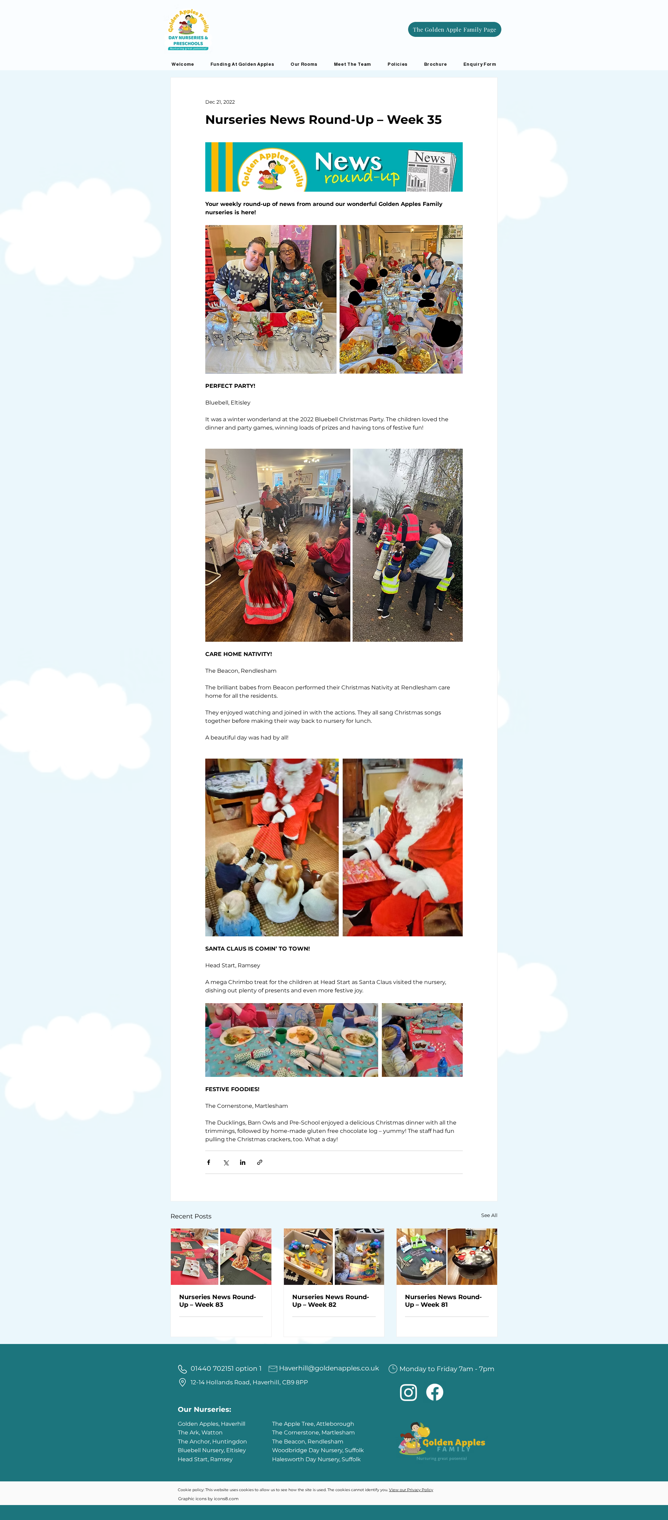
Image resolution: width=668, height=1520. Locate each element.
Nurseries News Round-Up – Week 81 (443, 1301)
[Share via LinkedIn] (242, 1162)
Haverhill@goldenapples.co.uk (329, 1368)
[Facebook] (434, 1392)
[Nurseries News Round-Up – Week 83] (221, 1257)
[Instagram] (408, 1392)
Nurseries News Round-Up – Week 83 (217, 1301)
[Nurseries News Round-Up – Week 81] (447, 1257)
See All (489, 1215)
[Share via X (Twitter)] (225, 1162)
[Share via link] (259, 1162)
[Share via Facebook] (208, 1162)
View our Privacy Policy (411, 1489)
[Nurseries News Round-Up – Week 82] (334, 1257)
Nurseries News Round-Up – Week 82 (330, 1301)
